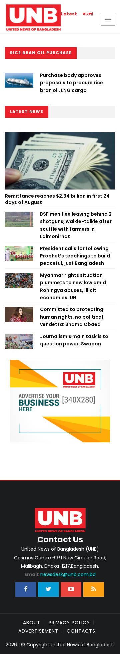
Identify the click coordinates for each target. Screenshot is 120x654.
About (31, 622)
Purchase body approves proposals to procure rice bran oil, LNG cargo (71, 83)
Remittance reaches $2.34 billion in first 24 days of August (57, 199)
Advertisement (38, 631)
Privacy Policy (69, 622)
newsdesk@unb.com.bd (60, 574)
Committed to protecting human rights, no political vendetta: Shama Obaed (71, 317)
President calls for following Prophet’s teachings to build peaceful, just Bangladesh (75, 256)
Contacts (81, 631)
